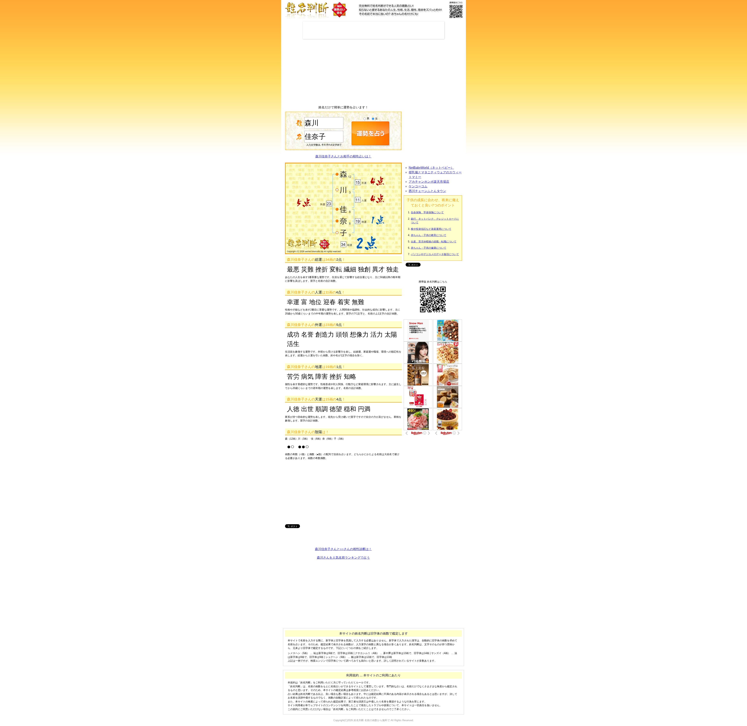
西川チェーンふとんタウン (427, 191)
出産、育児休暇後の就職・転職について (433, 241)
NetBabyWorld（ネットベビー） (431, 167)
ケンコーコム (418, 186)
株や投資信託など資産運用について (431, 228)
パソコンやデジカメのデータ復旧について (435, 254)
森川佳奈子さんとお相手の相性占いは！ (343, 156)
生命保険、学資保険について (427, 212)
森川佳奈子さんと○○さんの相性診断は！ (343, 549)
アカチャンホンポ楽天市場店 (429, 181)
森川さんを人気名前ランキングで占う (343, 557)
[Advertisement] (373, 30)
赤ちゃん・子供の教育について (428, 235)
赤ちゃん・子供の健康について (428, 247)
